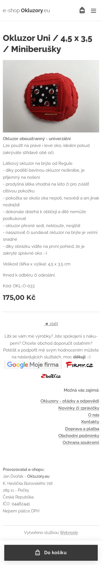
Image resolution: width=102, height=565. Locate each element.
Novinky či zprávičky (78, 408)
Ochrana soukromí (81, 442)
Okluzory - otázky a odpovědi (70, 401)
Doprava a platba (82, 428)
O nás (93, 414)
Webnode (69, 532)
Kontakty (90, 421)
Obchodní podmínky (78, 435)
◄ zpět (51, 323)
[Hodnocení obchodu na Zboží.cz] (51, 378)
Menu (93, 10)
